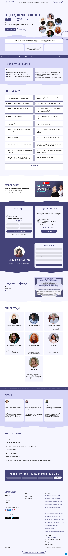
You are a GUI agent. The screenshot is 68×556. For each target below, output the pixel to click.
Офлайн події (30, 5)
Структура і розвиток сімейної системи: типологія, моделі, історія (54, 531)
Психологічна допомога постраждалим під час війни (53, 501)
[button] (58, 2)
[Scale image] (48, 287)
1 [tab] (27, 423)
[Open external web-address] (8, 518)
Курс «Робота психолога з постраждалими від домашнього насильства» (54, 513)
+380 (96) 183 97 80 (9, 500)
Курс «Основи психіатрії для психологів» (51, 520)
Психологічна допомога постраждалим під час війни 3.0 (54, 504)
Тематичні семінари (38, 5)
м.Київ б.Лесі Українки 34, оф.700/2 (12, 507)
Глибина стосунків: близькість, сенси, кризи (52, 532)
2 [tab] (29, 423)
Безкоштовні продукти (47, 5)
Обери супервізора (28, 498)
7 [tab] (36, 423)
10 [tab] (40, 423)
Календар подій (30, 2)
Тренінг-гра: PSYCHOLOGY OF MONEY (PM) (52, 539)
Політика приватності (8, 548)
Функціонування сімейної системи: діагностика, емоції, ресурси (54, 529)
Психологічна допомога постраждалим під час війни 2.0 (54, 502)
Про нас (24, 2)
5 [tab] (33, 423)
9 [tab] (39, 423)
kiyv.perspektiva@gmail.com (10, 503)
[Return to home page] (10, 2)
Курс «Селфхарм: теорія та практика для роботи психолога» (54, 519)
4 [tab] (32, 423)
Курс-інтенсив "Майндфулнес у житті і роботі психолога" (54, 523)
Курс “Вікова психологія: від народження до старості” (53, 517)
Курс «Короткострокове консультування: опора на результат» (54, 522)
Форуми (43, 2)
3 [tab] (30, 423)
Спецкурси (23, 5)
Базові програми (16, 5)
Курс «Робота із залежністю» (49, 526)
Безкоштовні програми (49, 544)
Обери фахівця (37, 2)
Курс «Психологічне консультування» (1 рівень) (52, 495)
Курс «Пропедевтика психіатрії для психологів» (52, 498)
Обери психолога (28, 496)
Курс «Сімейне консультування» (50, 499)
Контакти (47, 2)
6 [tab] (34, 423)
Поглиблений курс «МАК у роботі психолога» (52, 525)
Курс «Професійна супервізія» (49, 505)
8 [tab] (37, 423)
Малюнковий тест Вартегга (49, 528)
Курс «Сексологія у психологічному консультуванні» (53, 511)
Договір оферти (7, 547)
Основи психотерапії (48, 496)
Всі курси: (10, 5)
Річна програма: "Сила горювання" (51, 537)
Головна (20, 2)
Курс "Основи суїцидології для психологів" (52, 514)
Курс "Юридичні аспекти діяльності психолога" (52, 516)
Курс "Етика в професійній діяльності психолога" (52, 507)
